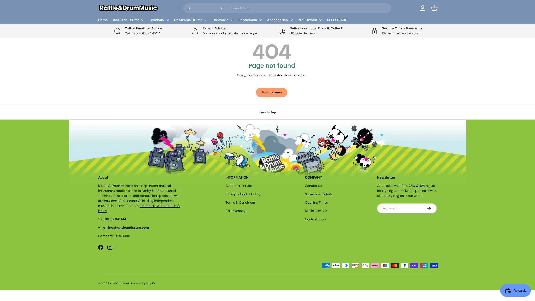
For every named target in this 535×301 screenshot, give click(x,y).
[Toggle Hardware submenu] (231, 20)
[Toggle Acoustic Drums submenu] (142, 20)
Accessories (277, 20)
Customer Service (239, 186)
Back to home (272, 92)
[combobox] (287, 8)
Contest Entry (315, 219)
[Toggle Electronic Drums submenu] (205, 20)
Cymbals (156, 20)
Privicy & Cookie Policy (242, 194)
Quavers (422, 186)
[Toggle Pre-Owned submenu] (320, 20)
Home (103, 20)
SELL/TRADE (337, 20)
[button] (434, 8)
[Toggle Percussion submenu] (260, 20)
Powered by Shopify (143, 283)
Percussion (247, 20)
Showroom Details (318, 194)
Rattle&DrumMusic (119, 283)
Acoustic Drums (126, 20)
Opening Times (316, 202)
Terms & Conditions (240, 202)
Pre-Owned (307, 20)
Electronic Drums (188, 20)
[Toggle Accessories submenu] (291, 20)
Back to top (267, 112)
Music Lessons (316, 211)
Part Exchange (236, 211)
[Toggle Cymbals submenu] (167, 20)
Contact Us (313, 186)
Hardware (220, 20)
